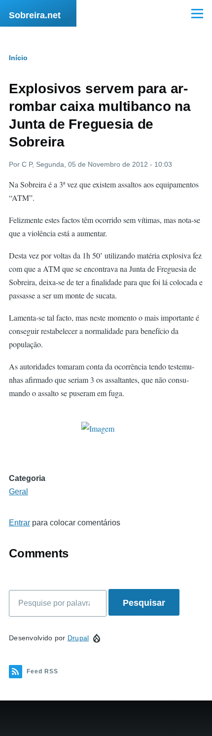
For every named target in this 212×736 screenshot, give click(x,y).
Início (18, 58)
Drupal (78, 638)
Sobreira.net (35, 15)
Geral (18, 491)
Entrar (19, 522)
